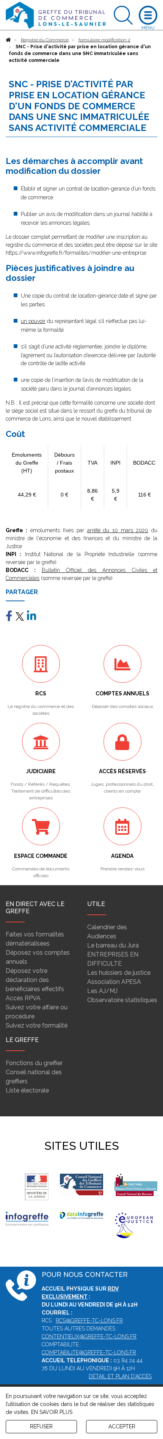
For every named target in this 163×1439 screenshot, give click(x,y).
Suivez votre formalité (36, 1025)
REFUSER (41, 1426)
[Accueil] (8, 40)
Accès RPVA (23, 998)
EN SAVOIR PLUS (51, 1412)
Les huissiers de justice (118, 972)
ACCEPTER (121, 1426)
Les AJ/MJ (102, 991)
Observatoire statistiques (122, 1000)
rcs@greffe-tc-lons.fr (89, 1321)
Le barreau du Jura (113, 945)
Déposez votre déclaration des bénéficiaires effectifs (35, 980)
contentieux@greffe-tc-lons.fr (89, 1336)
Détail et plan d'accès (120, 1376)
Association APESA (114, 981)
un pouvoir (33, 321)
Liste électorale (27, 1090)
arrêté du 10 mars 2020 (118, 530)
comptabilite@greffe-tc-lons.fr (89, 1352)
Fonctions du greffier (34, 1063)
